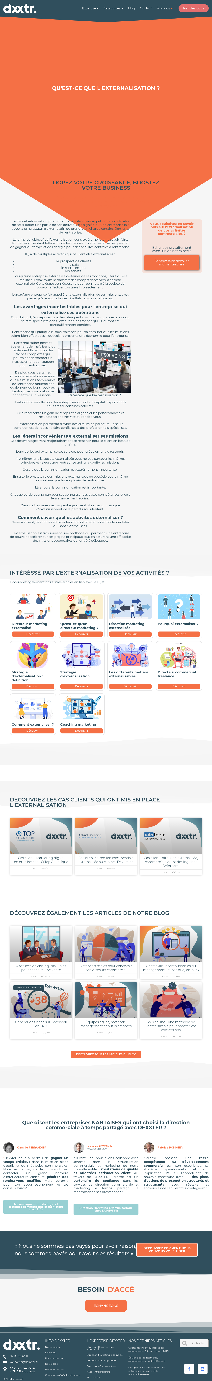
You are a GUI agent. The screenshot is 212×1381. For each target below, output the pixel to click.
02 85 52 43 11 (19, 1356)
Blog (131, 8)
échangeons (106, 1306)
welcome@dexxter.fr (24, 1362)
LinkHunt (50, 1352)
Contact (146, 8)
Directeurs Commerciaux (101, 1366)
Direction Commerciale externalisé (100, 1348)
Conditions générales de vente (62, 1375)
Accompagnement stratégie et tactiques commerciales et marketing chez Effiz (36, 1207)
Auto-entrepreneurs (98, 1372)
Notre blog (51, 1364)
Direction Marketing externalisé (105, 1355)
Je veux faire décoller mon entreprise (172, 262)
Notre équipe (53, 1347)
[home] (19, 8)
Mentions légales (55, 1369)
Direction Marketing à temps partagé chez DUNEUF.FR (106, 1209)
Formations (93, 1377)
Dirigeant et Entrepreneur (102, 1360)
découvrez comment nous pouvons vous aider (167, 1249)
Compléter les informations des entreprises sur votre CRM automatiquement (146, 1371)
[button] (90, 8)
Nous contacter (54, 1358)
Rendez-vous (193, 8)
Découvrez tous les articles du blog (106, 1054)
